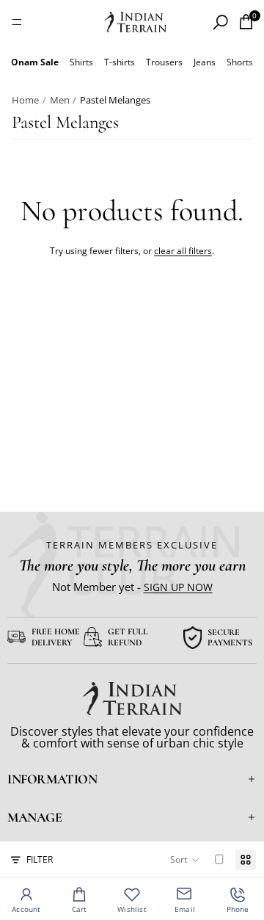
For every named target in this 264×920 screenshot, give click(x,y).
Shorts (240, 62)
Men (60, 99)
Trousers (164, 62)
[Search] (220, 22)
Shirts (81, 62)
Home (25, 99)
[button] (185, 860)
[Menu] (17, 22)
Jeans (205, 62)
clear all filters (183, 251)
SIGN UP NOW (178, 587)
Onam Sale (35, 62)
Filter (39, 859)
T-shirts (119, 62)
